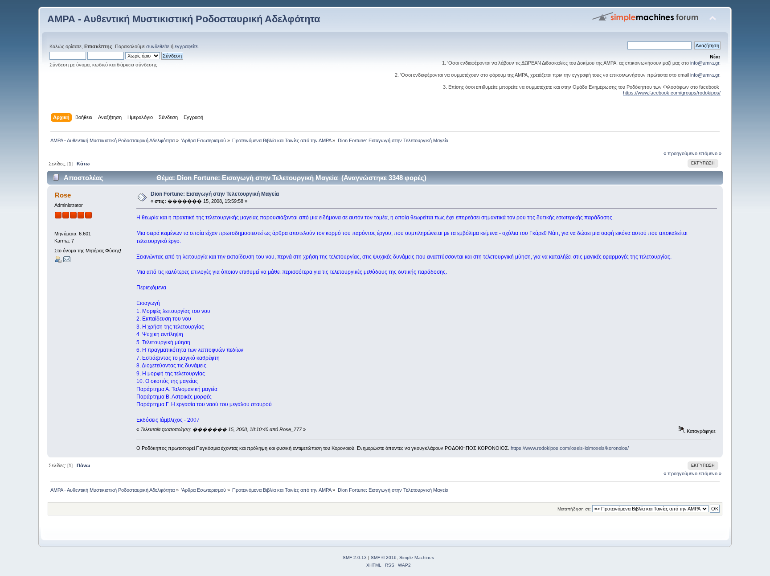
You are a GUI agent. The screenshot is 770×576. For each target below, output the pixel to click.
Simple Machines (416, 557)
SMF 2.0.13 (355, 557)
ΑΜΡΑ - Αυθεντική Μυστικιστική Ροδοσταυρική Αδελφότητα (183, 19)
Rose (63, 195)
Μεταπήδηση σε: (574, 508)
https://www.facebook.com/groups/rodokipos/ (672, 92)
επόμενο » (710, 153)
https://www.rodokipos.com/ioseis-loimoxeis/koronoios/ (570, 448)
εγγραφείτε (186, 46)
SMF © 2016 (384, 557)
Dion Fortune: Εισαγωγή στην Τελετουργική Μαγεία (215, 194)
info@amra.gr (704, 63)
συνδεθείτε (157, 46)
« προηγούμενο (680, 153)
